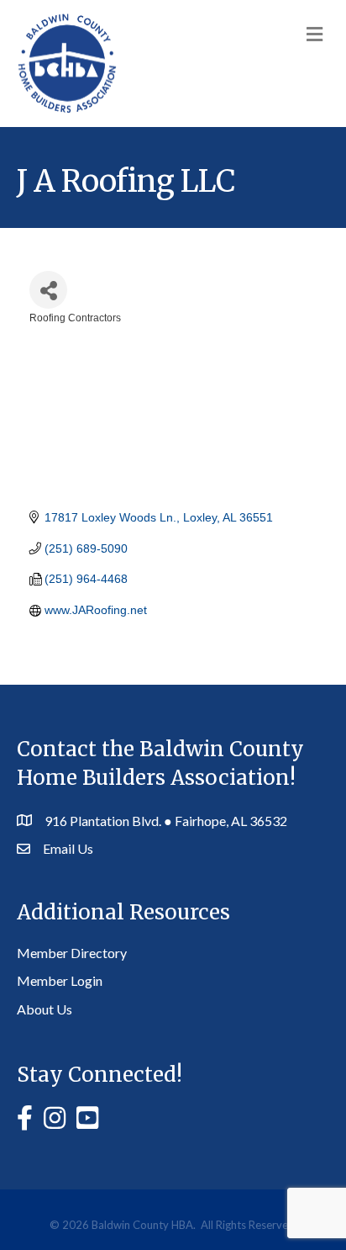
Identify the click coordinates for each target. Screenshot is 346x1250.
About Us (44, 1009)
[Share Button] (48, 290)
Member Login (59, 980)
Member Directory (72, 953)
